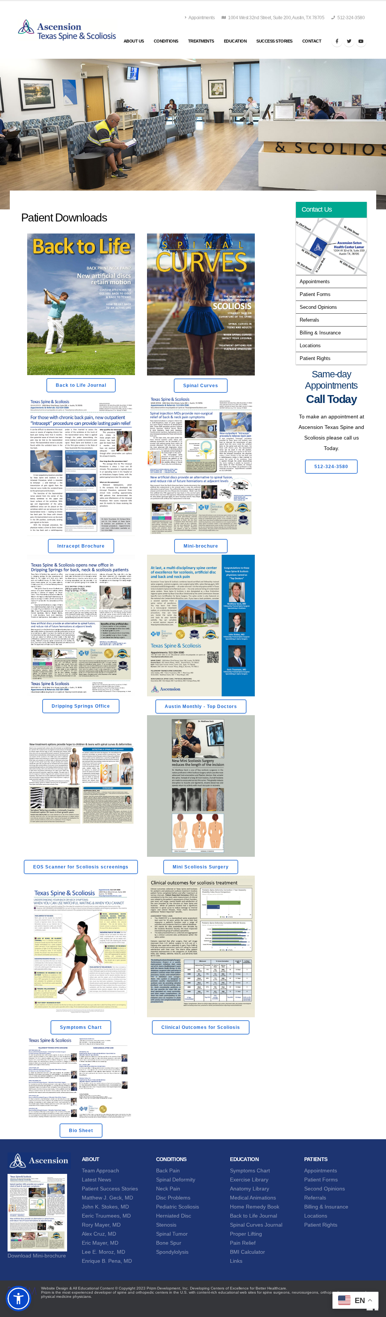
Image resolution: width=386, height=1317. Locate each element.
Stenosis (166, 1225)
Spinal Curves (200, 385)
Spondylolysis (172, 1252)
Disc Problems (173, 1198)
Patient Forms (315, 294)
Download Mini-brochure (37, 1256)
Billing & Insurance (320, 333)
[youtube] (361, 41)
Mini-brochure (201, 546)
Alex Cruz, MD (99, 1234)
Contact (312, 41)
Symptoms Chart (81, 1027)
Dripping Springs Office (81, 706)
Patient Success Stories (110, 1189)
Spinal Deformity (175, 1180)
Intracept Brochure (81, 546)
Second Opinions (318, 307)
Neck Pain (168, 1189)
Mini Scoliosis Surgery (201, 867)
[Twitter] (349, 41)
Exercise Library (249, 1180)
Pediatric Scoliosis (177, 1207)
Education (235, 41)
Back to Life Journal (81, 385)
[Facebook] (337, 41)
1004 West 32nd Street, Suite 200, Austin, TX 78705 (276, 17)
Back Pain (168, 1170)
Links (236, 1261)
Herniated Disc (173, 1216)
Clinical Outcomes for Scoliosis (200, 1027)
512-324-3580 (351, 17)
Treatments (201, 41)
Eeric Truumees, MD (106, 1216)
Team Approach (100, 1170)
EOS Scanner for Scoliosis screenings (81, 867)
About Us (134, 41)
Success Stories (274, 41)
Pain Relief (243, 1243)
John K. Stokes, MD (105, 1207)
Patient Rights (315, 358)
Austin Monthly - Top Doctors (201, 706)
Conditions (166, 41)
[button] (18, 1298)
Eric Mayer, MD (100, 1243)
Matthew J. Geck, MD (107, 1198)
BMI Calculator (247, 1252)
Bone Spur (168, 1243)
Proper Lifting (246, 1234)
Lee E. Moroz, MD (103, 1252)
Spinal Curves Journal (256, 1225)
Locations (310, 345)
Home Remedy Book (254, 1207)
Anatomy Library (249, 1189)
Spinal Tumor (172, 1234)
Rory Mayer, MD (101, 1225)
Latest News (96, 1180)
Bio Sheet (81, 1130)
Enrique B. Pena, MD (107, 1261)
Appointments (201, 17)
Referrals (309, 320)
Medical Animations (253, 1198)
